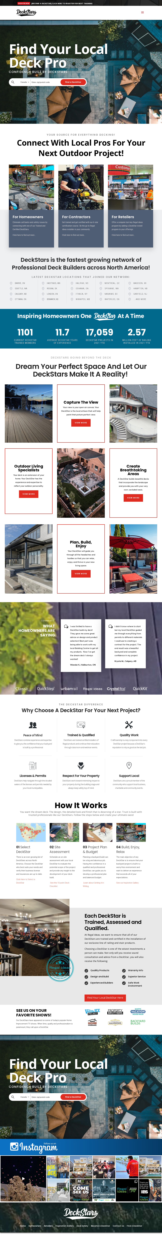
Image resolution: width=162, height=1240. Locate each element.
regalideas (22, 1158)
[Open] (23, 1178)
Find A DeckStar (134, 1226)
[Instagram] (44, 1199)
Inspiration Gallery (64, 1226)
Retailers (48, 1226)
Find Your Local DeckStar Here (105, 997)
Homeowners (34, 1226)
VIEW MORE (81, 422)
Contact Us (118, 1226)
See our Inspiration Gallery (127, 883)
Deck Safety (82, 1226)
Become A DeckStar (100, 1226)
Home (23, 1226)
